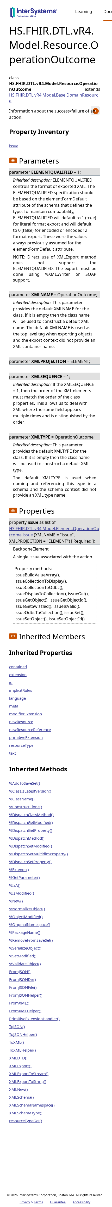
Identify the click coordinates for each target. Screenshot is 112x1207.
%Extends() (19, 869)
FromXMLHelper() (25, 1010)
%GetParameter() (24, 877)
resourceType (21, 745)
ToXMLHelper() (22, 1050)
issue (13, 145)
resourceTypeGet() (25, 1120)
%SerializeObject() (25, 948)
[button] (13, 160)
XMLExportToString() (27, 1081)
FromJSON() (19, 971)
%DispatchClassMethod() (31, 814)
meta (13, 706)
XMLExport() (20, 1065)
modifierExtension (25, 713)
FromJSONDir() (22, 979)
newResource (21, 721)
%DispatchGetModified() (31, 822)
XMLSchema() (21, 1097)
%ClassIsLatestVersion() (30, 791)
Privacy (25, 1202)
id (11, 682)
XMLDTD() (18, 1057)
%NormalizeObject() (27, 908)
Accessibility (81, 1202)
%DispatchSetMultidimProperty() (38, 853)
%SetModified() (22, 955)
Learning (83, 11)
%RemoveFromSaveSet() (31, 940)
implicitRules (20, 690)
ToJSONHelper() (23, 1034)
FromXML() (19, 1003)
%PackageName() (24, 932)
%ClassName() (22, 798)
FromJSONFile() (23, 987)
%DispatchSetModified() (30, 846)
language (17, 698)
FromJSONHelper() (25, 995)
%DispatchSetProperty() (30, 861)
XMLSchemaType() (25, 1112)
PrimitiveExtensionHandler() (34, 1018)
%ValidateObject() (25, 963)
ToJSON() (17, 1026)
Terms (38, 1202)
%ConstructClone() (25, 806)
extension (18, 674)
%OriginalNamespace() (29, 924)
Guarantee (58, 1202)
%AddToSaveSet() (24, 783)
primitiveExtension (26, 737)
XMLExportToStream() (28, 1073)
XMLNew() (18, 1089)
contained (18, 666)
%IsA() (15, 885)
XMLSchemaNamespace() (32, 1105)
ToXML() (16, 1042)
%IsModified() (21, 893)
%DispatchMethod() (27, 838)
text (12, 753)
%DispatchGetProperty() (30, 830)
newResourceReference (30, 729)
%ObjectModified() (26, 916)
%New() (16, 900)
